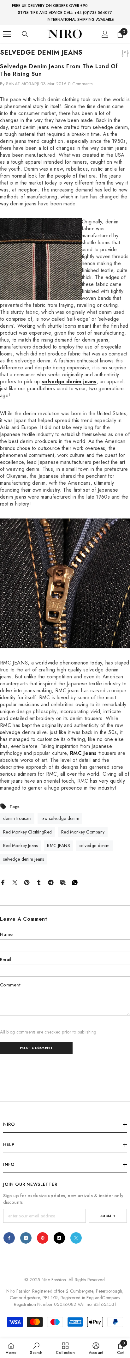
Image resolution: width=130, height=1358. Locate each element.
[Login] (105, 34)
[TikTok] (59, 1238)
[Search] (25, 34)
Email (5, 959)
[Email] (63, 882)
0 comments (80, 84)
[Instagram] (26, 1238)
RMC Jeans (83, 753)
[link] (36, 1348)
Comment (10, 985)
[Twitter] (15, 882)
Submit (107, 1215)
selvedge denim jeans (69, 381)
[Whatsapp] (75, 882)
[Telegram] (51, 882)
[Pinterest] (27, 882)
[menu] (7, 34)
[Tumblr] (39, 882)
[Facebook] (3, 882)
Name (6, 934)
